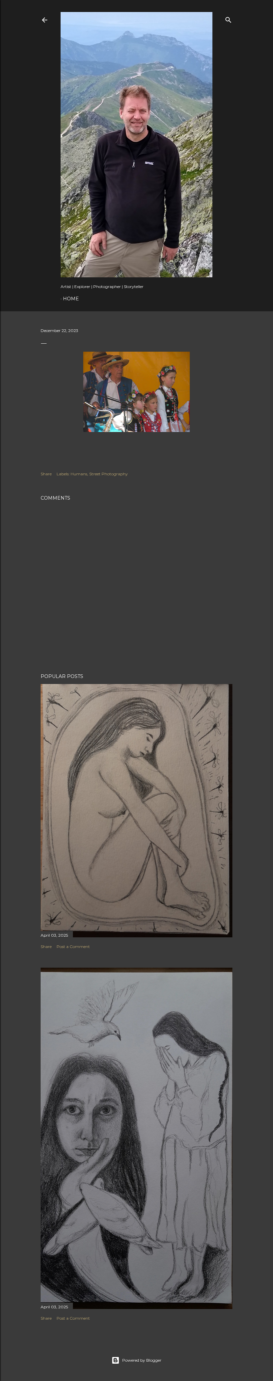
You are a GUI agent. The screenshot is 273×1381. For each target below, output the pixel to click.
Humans (79, 473)
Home (71, 299)
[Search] (228, 18)
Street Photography (108, 473)
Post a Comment (73, 946)
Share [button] (46, 473)
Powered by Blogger (141, 1360)
